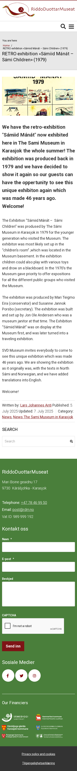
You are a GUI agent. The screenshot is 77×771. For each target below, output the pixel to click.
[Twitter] (21, 675)
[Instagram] (34, 675)
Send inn (13, 646)
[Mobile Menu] (71, 26)
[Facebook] (8, 675)
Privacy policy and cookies (38, 754)
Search (71, 441)
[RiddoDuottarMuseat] (38, 10)
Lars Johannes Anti (36, 405)
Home (6, 45)
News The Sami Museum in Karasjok (43, 417)
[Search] (63, 26)
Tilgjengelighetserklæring (38, 763)
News (7, 417)
